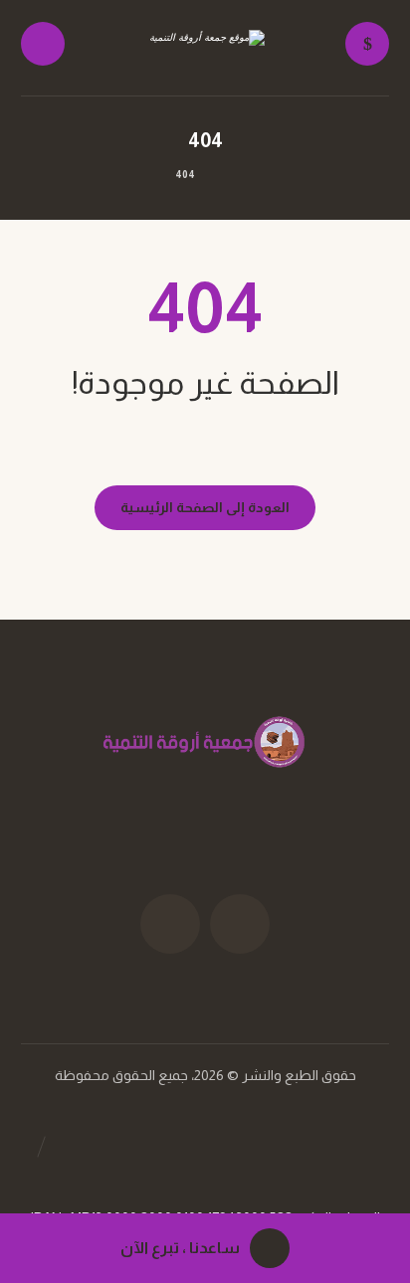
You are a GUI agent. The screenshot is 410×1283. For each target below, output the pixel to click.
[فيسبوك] (240, 924)
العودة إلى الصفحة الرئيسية (205, 507)
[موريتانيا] (205, 49)
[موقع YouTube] (170, 924)
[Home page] (231, 174)
